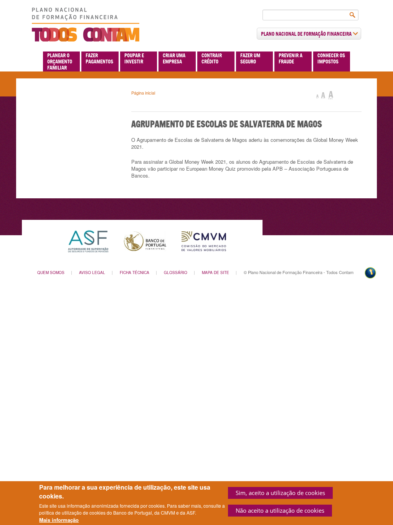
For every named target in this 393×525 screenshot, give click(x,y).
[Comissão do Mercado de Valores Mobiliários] (204, 240)
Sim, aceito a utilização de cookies (280, 493)
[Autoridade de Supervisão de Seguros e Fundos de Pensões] (88, 240)
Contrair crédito (211, 58)
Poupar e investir (134, 58)
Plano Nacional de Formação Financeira (307, 33)
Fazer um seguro (250, 58)
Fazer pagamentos (99, 58)
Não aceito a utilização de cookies (280, 510)
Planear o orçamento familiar (59, 61)
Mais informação (59, 520)
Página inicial (143, 93)
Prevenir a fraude (290, 58)
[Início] (85, 24)
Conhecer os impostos (331, 58)
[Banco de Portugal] (145, 240)
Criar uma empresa (174, 58)
